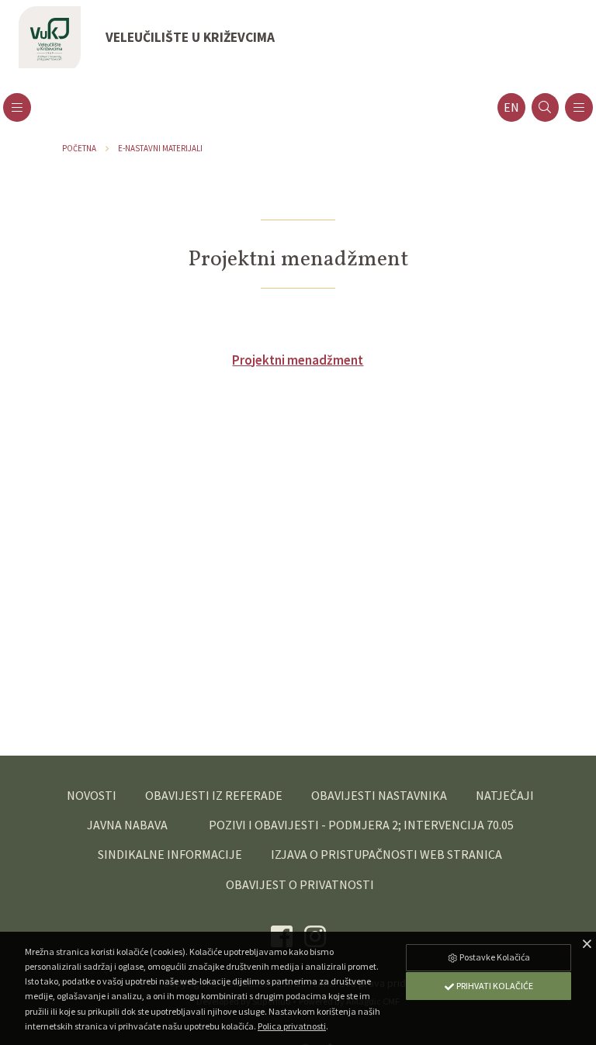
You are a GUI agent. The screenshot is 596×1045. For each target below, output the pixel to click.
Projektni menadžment (297, 360)
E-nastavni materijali (160, 148)
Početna (79, 148)
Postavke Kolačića (494, 957)
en (511, 107)
